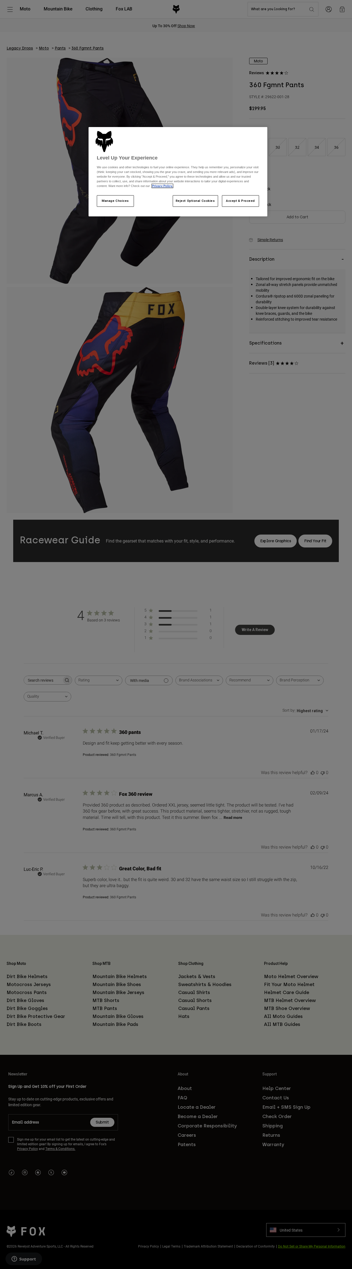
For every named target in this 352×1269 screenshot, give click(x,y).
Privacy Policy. (162, 186)
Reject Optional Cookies (195, 201)
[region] (178, 172)
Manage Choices (115, 201)
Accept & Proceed (240, 201)
